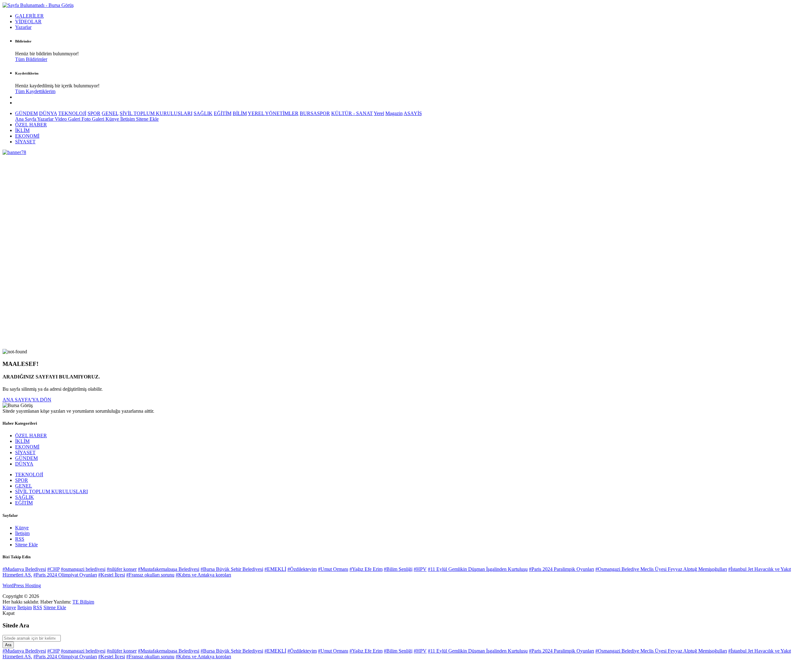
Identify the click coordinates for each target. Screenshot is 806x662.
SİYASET (25, 141)
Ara (8, 645)
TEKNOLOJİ (72, 113)
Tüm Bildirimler (31, 59)
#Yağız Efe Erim (366, 569)
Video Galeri (68, 119)
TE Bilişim (83, 601)
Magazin (394, 113)
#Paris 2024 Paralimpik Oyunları (561, 569)
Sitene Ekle (147, 119)
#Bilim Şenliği (398, 569)
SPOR (94, 113)
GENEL (110, 113)
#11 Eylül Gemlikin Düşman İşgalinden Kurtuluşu (478, 569)
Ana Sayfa (26, 119)
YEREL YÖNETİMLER (273, 113)
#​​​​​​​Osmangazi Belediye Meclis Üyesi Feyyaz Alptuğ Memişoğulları (661, 569)
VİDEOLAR (28, 21)
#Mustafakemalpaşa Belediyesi (168, 569)
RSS (19, 539)
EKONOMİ (27, 136)
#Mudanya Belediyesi (24, 569)
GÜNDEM (26, 113)
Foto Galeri (93, 119)
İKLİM (22, 130)
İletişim (128, 119)
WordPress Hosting (22, 585)
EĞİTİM (222, 113)
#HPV (420, 569)
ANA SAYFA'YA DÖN (27, 399)
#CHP (53, 569)
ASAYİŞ (413, 113)
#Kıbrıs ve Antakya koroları (203, 574)
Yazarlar (23, 27)
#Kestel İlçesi (111, 574)
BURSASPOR (315, 113)
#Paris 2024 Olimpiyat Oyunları (65, 574)
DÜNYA (48, 113)
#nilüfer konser (122, 569)
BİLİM (240, 113)
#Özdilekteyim (302, 569)
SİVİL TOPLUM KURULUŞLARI (156, 113)
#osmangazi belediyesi (83, 569)
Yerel (379, 113)
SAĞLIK (203, 113)
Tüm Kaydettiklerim (35, 91)
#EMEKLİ (275, 569)
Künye (112, 119)
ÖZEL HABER (31, 124)
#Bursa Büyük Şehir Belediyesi (232, 569)
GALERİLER (29, 16)
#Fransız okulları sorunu (150, 574)
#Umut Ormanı (333, 569)
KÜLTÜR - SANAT (352, 113)
